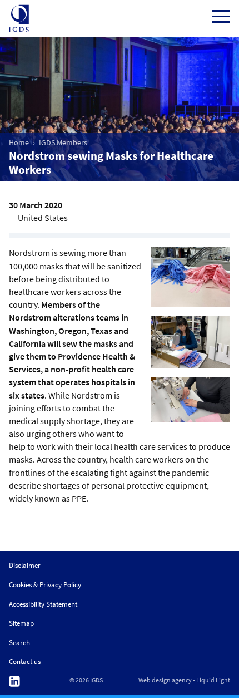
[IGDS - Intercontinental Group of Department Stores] (19, 18)
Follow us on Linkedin (14, 681)
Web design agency (165, 680)
